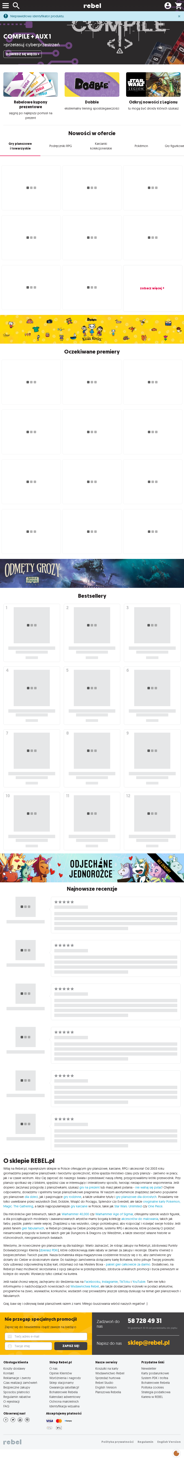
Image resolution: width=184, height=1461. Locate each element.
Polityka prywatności (117, 1442)
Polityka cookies (152, 1387)
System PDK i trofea (154, 1378)
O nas (53, 1368)
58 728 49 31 (145, 1321)
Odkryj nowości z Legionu (153, 102)
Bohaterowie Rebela (63, 1392)
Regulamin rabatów (17, 1397)
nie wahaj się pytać (148, 1187)
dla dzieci (31, 1197)
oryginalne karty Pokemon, (161, 1202)
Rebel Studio (104, 1382)
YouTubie (138, 1282)
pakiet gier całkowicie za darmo (128, 1264)
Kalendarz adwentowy (64, 1397)
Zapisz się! (70, 1346)
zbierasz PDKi (49, 1250)
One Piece (155, 1206)
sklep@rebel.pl (149, 1342)
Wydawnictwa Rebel (84, 1286)
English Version (106, 1387)
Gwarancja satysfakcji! (64, 1387)
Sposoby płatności (16, 1392)
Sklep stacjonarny (61, 1382)
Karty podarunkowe (155, 1373)
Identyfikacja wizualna (64, 1406)
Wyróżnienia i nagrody (65, 1378)
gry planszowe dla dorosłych (136, 1197)
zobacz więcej (151, 288)
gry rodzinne (72, 1197)
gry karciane (79, 1206)
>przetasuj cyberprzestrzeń (31, 44)
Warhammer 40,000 (75, 1214)
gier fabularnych (33, 1228)
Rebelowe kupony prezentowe (30, 104)
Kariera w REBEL (152, 1397)
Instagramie (110, 1282)
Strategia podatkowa (155, 1392)
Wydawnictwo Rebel (109, 1373)
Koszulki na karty (106, 1368)
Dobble (92, 102)
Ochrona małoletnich (64, 1401)
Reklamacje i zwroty (17, 1378)
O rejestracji (11, 1401)
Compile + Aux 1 (27, 36)
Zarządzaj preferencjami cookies (176, 1452)
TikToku (124, 1282)
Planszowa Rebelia (108, 1392)
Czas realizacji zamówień (20, 1382)
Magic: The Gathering (18, 1206)
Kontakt (8, 1373)
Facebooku (92, 1282)
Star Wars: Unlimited (128, 1206)
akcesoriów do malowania (139, 1219)
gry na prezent (89, 1187)
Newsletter (148, 1368)
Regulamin (145, 1442)
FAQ (6, 1406)
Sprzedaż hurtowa (107, 1378)
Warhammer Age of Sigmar (114, 1214)
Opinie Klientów (60, 1373)
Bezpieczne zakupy (16, 1387)
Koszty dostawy (14, 1368)
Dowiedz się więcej (21, 54)
